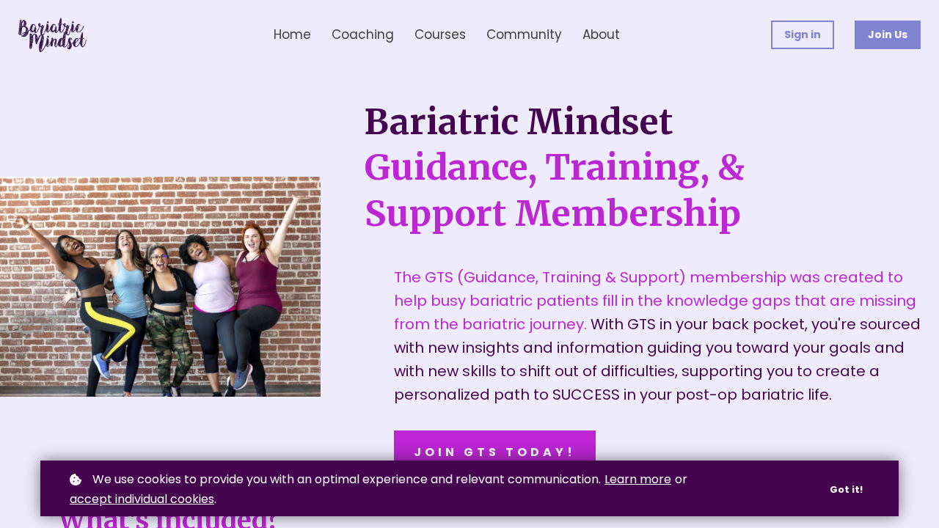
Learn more (637, 479)
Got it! (846, 489)
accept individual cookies (142, 499)
